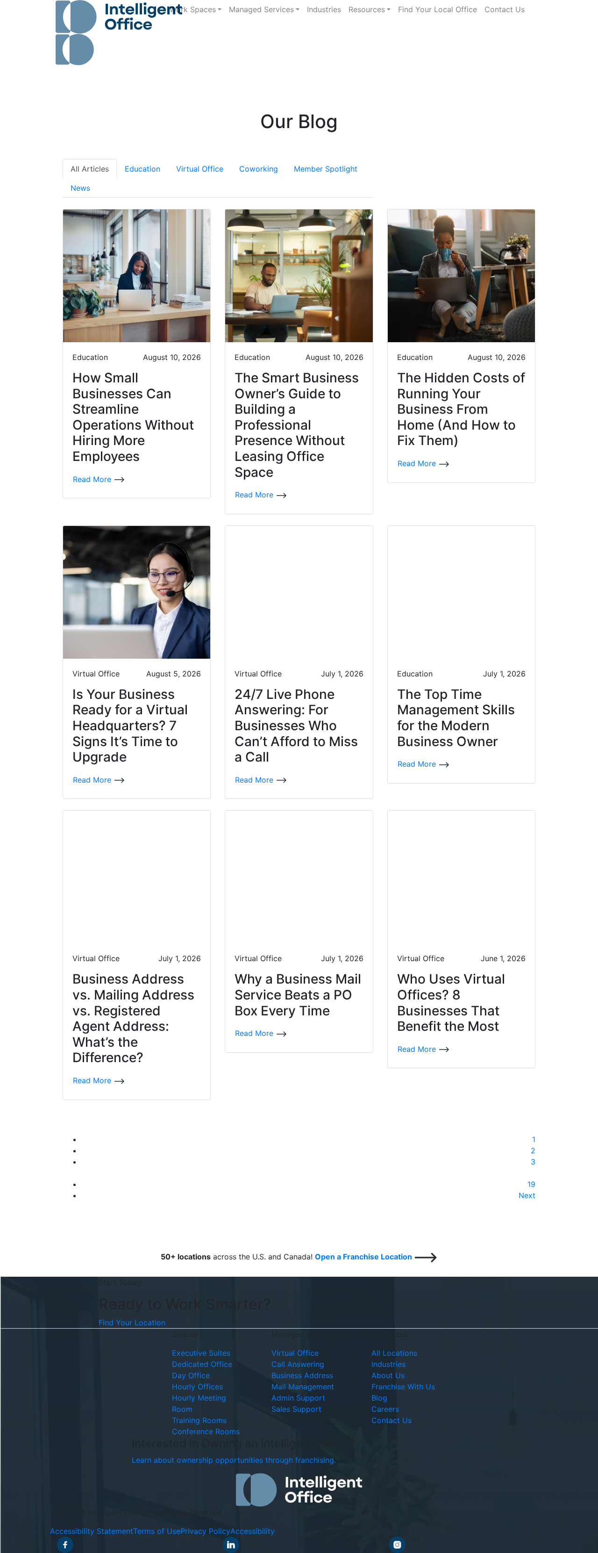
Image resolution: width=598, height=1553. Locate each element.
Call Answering (297, 1364)
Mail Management (302, 1386)
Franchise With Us (403, 1386)
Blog (379, 1397)
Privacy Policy (205, 1531)
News (80, 188)
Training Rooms (199, 1420)
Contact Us (504, 9)
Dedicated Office (202, 1364)
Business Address (302, 1375)
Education (142, 168)
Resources (367, 9)
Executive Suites (201, 1353)
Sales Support (296, 1409)
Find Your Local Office (437, 9)
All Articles (90, 168)
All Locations (394, 1353)
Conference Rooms (206, 1431)
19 (531, 1184)
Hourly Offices (197, 1386)
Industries (324, 9)
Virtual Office (199, 168)
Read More (93, 479)
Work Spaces (193, 9)
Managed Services (261, 9)
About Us (388, 1375)
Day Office (191, 1375)
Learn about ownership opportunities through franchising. (234, 1460)
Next (527, 1195)
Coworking (258, 168)
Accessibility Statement (91, 1531)
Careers (385, 1409)
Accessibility (252, 1531)
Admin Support (298, 1397)
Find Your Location (132, 1322)
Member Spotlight (325, 168)
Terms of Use (156, 1531)
